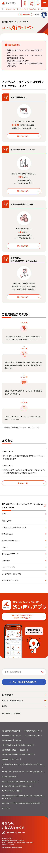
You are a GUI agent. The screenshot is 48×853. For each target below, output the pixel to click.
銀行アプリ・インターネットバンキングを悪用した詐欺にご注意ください (25, 56)
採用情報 (17, 713)
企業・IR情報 (6, 713)
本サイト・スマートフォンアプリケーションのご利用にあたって (22, 772)
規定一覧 (18, 740)
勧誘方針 (23, 750)
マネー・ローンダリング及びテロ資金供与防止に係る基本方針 (21, 803)
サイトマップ (6, 808)
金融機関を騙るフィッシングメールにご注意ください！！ (25, 51)
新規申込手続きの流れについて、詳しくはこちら (21, 427)
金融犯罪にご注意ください (10, 759)
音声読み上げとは (40, 15)
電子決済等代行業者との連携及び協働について (16, 786)
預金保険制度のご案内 (9, 750)
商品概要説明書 (7, 740)
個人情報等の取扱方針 (9, 777)
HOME (2, 9)
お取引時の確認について (31, 731)
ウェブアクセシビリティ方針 (11, 791)
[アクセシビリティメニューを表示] (44, 15)
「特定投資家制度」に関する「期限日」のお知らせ (18, 745)
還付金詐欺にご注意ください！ (18, 60)
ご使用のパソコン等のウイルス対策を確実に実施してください (25, 64)
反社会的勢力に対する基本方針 (11, 735)
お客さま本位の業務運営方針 (11, 731)
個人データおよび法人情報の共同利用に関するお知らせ (19, 781)
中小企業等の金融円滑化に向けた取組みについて (17, 755)
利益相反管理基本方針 (32, 735)
